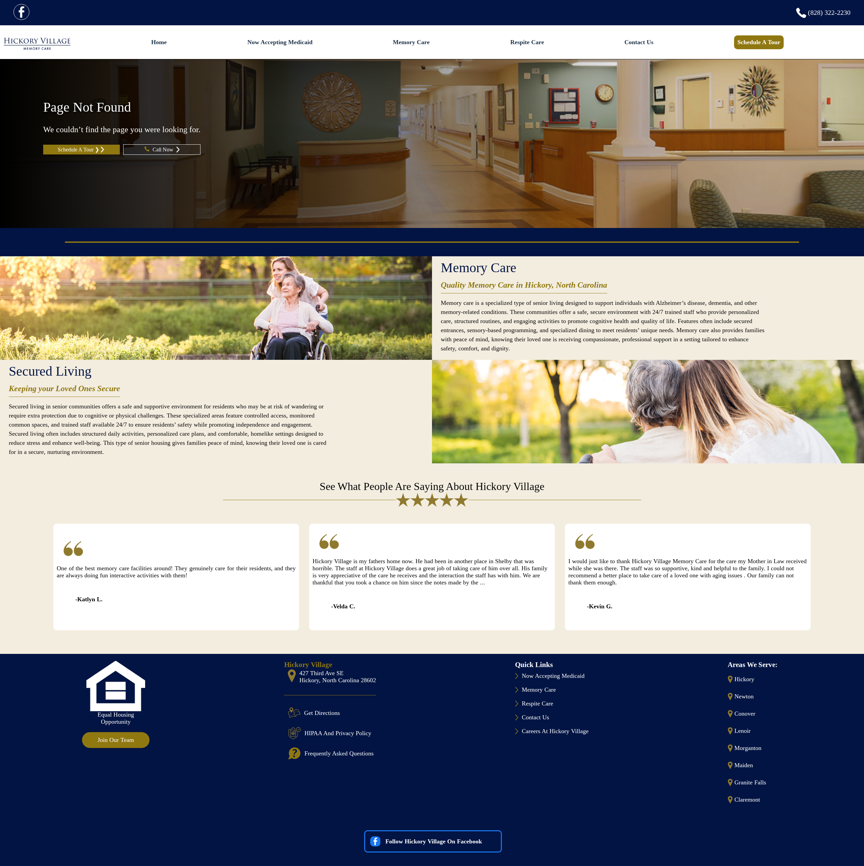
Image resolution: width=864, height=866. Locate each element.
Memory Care (411, 42)
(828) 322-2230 (829, 12)
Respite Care (527, 42)
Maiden (743, 765)
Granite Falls (750, 782)
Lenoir (742, 730)
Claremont (747, 799)
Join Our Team (116, 740)
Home (159, 42)
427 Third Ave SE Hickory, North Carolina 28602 (337, 677)
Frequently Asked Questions (339, 753)
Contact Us (638, 42)
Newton (744, 696)
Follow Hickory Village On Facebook (433, 841)
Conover (744, 713)
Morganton (747, 748)
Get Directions (322, 713)
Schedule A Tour (758, 42)
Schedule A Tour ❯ (78, 149)
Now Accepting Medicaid (280, 42)
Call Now (164, 149)
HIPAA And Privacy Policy (337, 733)
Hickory (744, 679)
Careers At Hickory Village (555, 731)
